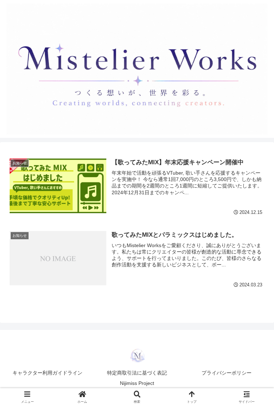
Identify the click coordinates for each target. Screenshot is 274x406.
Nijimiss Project (137, 383)
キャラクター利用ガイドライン (47, 373)
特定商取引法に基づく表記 (137, 373)
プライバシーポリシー (227, 373)
